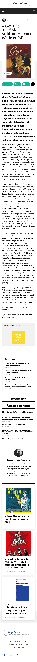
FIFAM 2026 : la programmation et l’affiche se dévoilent (17, 364)
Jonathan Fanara (12, 20)
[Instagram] (11, 655)
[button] (34, 11)
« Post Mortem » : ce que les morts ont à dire (17, 519)
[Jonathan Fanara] (4, 20)
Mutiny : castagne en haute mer (14, 424)
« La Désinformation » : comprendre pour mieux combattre (16, 608)
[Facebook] (17, 478)
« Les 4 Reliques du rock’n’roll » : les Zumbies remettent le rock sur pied (17, 563)
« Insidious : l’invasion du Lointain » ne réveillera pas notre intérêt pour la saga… (17, 418)
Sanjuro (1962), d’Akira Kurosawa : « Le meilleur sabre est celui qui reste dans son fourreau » (18, 431)
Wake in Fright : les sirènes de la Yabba (16, 439)
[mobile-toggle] (3, 11)
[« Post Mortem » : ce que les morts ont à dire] (18, 500)
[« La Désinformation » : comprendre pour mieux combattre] (18, 589)
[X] (20, 478)
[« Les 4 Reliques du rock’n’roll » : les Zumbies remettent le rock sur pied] (18, 543)
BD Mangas (7, 73)
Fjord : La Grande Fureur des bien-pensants (18, 412)
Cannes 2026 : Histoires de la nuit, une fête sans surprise (19, 371)
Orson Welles (21, 184)
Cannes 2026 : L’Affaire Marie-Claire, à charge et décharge (18, 379)
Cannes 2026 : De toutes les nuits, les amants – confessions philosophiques (18, 386)
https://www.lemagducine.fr (18, 464)
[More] (33, 84)
